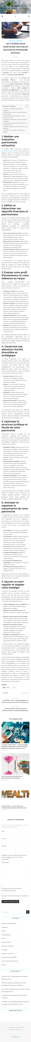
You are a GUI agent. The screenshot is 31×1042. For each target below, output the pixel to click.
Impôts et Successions (8, 953)
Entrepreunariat (6, 942)
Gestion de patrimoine (15, 41)
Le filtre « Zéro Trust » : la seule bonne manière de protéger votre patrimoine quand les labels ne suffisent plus (15, 746)
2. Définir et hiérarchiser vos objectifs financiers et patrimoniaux (15, 113)
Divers (3, 938)
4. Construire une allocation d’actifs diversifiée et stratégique (15, 120)
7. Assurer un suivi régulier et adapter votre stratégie (14, 131)
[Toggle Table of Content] (26, 106)
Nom (3, 831)
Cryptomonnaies (6, 935)
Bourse (4, 931)
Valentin (6, 693)
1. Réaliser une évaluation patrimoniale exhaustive (13, 109)
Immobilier (4, 950)
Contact (9, 1027)
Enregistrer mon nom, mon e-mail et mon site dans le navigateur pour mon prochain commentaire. (14, 857)
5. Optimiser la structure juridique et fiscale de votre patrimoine (14, 124)
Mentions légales (20, 1027)
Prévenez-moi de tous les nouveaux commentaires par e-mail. (11, 889)
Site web (4, 846)
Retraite (4, 965)
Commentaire (6, 862)
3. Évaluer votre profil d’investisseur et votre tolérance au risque (14, 116)
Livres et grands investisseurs (10, 961)
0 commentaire (25, 693)
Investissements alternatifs (9, 957)
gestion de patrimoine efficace (10, 151)
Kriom (15, 6)
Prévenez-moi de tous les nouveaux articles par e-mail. (15, 897)
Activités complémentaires (9, 923)
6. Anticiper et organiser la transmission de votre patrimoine (15, 127)
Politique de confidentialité (15, 1029)
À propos (13, 1027)
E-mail (4, 838)
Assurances (5, 927)
